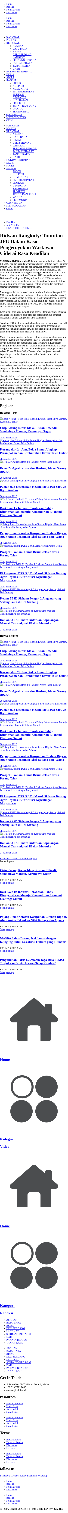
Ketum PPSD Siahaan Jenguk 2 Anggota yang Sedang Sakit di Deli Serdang (30, 600)
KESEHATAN (20, 100)
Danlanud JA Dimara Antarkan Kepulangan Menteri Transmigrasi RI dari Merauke (29, 621)
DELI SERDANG (22, 54)
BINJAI (17, 51)
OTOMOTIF (19, 97)
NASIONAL (13, 37)
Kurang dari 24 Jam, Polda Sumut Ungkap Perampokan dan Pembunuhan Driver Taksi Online (34, 451)
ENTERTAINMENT (23, 91)
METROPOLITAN (16, 117)
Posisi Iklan (12, 1406)
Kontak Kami (13, 9)
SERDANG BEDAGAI (25, 60)
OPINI (9, 120)
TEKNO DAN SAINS (24, 106)
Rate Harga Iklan (14, 1403)
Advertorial (12, 1409)
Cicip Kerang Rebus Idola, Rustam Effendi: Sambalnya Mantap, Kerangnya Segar (28, 429)
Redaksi (10, 6)
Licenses (10, 1448)
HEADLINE (12, 228)
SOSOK (17, 83)
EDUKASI (18, 94)
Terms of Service (14, 1442)
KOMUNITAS (20, 88)
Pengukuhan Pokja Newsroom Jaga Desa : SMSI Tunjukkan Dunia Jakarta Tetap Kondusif (32, 961)
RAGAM (11, 80)
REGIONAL (13, 43)
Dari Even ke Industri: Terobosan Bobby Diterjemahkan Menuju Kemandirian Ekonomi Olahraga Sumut (31, 512)
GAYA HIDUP (14, 114)
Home (9, 4)
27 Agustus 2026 (8, 561)
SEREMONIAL (21, 111)
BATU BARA (20, 48)
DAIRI (16, 68)
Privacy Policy (13, 1439)
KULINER (18, 86)
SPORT (10, 77)
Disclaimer (11, 12)
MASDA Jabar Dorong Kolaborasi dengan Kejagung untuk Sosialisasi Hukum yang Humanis (33, 940)
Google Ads (12, 1412)
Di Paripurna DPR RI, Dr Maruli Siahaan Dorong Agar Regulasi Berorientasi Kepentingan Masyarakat (33, 577)
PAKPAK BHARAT (23, 63)
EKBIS (10, 74)
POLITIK (11, 40)
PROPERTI (19, 103)
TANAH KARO (21, 65)
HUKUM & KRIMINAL (19, 71)
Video (4, 1146)
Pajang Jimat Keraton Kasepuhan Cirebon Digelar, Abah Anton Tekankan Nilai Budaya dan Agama (33, 534)
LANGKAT (19, 57)
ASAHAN (18, 45)
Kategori (7, 1139)
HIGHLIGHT (28, 228)
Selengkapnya (7, 882)
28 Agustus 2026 (8, 437)
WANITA (18, 108)
